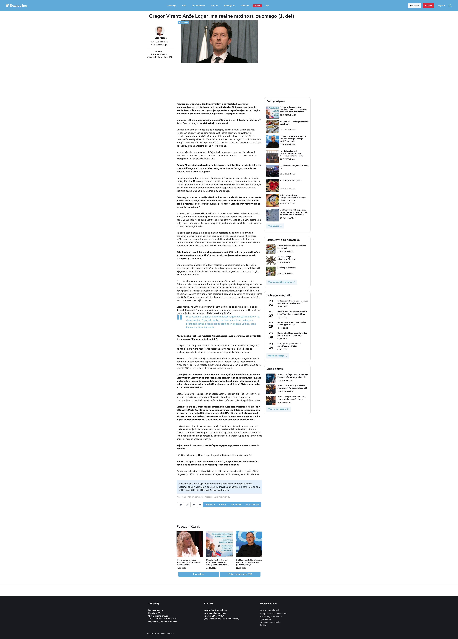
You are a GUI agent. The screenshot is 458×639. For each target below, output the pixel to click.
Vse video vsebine (277, 409)
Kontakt (263, 625)
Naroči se (210, 505)
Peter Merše (160, 37)
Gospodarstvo (198, 5)
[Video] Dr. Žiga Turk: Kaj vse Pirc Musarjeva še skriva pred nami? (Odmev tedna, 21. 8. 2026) (292, 376)
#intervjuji (159, 51)
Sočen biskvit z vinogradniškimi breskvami (294, 122)
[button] (450, 5)
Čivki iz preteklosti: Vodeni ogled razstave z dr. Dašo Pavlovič (292, 302)
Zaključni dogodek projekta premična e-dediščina (290, 345)
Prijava (441, 5)
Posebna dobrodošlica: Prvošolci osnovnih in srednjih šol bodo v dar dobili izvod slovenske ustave (216, 562)
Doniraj (222, 505)
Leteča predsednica (286, 268)
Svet (184, 5)
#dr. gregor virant (159, 54)
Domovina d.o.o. (155, 610)
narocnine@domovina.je (215, 613)
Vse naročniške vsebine (280, 282)
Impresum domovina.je (270, 622)
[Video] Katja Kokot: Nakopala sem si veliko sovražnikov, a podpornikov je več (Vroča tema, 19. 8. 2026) (292, 398)
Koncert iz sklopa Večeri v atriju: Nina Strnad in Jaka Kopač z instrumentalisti (292, 334)
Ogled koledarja (276, 356)
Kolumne (245, 5)
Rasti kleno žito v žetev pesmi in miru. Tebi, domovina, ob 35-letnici (292, 312)
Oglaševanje (265, 619)
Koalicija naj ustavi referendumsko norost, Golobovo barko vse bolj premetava (291, 153)
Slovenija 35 (229, 5)
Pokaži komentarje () (240, 574)
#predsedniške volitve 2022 (159, 57)
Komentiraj (198, 574)
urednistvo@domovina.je (215, 610)
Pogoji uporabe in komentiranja (274, 614)
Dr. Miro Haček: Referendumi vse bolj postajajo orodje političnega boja (249, 562)
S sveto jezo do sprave (290, 180)
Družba (214, 5)
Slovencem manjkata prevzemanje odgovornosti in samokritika (189, 562)
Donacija (414, 5)
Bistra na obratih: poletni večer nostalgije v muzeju (291, 323)
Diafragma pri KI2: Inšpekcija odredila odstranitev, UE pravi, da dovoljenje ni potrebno (294, 212)
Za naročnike (252, 505)
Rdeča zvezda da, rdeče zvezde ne (294, 167)
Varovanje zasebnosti (269, 610)
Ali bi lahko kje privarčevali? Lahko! (286, 258)
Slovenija (171, 5)
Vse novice (236, 505)
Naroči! (428, 5)
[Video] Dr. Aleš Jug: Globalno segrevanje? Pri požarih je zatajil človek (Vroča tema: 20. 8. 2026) (292, 386)
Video (257, 6)
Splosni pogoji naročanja (271, 616)
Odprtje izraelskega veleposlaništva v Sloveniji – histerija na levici (293, 197)
